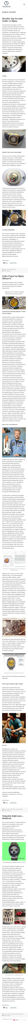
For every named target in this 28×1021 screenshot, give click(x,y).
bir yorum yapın (7, 270)
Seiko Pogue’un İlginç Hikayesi (13, 277)
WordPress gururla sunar (8, 1019)
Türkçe (16, 1020)
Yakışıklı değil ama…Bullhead (13, 817)
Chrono (13, 809)
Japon (17, 809)
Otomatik (14, 269)
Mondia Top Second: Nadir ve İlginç (12, 19)
